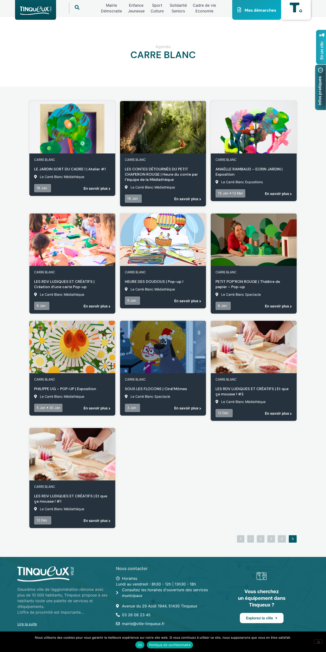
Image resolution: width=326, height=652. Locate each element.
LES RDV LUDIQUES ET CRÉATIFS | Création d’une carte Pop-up (64, 284)
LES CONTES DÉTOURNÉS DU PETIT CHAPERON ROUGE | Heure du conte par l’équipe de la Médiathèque (161, 174)
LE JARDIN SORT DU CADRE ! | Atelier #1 (70, 169)
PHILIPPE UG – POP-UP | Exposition (65, 388)
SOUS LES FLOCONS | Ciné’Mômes (156, 388)
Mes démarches (260, 10)
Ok (140, 645)
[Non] (318, 641)
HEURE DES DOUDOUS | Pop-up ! (154, 281)
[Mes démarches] (239, 9)
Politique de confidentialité (170, 645)
